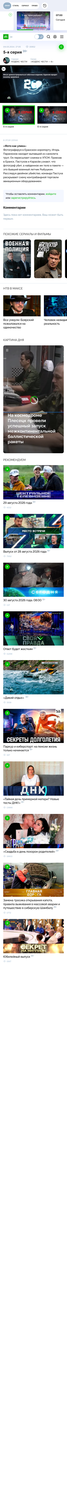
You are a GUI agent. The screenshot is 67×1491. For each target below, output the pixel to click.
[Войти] (55, 36)
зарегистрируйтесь (23, 197)
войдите (51, 193)
